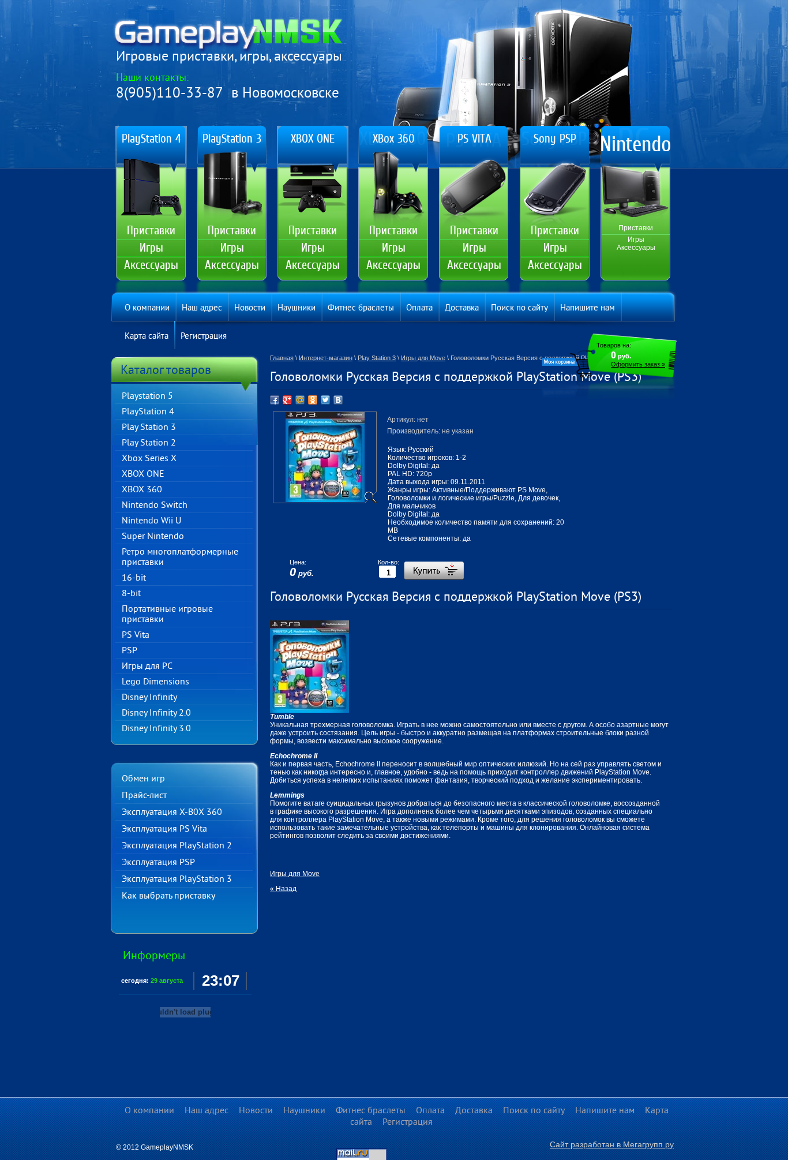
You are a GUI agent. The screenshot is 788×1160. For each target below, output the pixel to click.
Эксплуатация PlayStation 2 (177, 846)
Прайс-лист (144, 796)
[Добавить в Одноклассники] (312, 400)
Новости (249, 308)
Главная (282, 357)
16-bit (134, 578)
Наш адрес (202, 308)
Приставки (151, 230)
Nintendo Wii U (151, 521)
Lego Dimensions (155, 682)
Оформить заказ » (638, 364)
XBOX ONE (143, 474)
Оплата (419, 308)
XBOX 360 (142, 490)
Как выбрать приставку (168, 896)
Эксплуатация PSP (158, 863)
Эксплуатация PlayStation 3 (177, 879)
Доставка (462, 308)
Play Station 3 (149, 427)
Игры (151, 248)
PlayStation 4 (148, 412)
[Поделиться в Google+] (287, 400)
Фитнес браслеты (361, 308)
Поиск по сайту (519, 308)
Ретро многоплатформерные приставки (180, 557)
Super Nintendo (153, 536)
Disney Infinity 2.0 (156, 713)
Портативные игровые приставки (167, 615)
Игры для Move (423, 357)
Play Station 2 (149, 443)
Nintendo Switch (154, 505)
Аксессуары (151, 265)
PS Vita (135, 635)
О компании (147, 308)
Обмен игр (143, 779)
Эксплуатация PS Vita (164, 829)
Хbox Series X (149, 459)
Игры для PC (147, 666)
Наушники (296, 308)
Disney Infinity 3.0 (156, 729)
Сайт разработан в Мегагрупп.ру (612, 1144)
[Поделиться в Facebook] (274, 400)
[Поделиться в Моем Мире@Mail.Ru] (300, 400)
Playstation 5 (147, 396)
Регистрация (204, 336)
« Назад (283, 889)
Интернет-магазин (325, 357)
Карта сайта (146, 336)
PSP (129, 651)
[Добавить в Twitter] (325, 400)
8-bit (131, 594)
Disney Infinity (149, 698)
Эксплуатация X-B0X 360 (172, 812)
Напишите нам (587, 308)
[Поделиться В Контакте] (338, 400)
